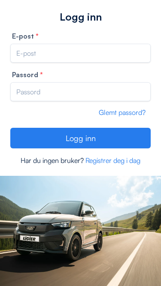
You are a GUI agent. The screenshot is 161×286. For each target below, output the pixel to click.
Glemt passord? (122, 112)
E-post (23, 36)
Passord (25, 74)
